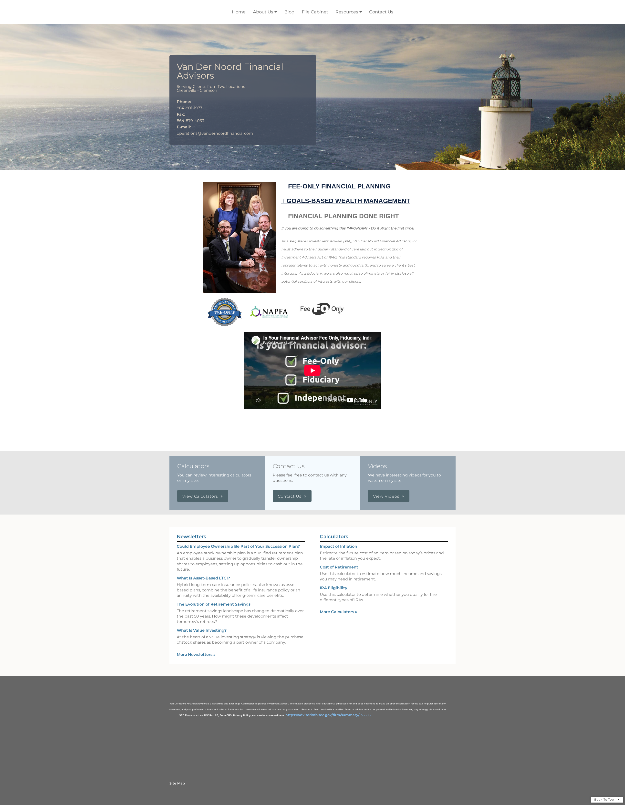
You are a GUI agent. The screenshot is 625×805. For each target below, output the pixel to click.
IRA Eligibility (333, 588)
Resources (346, 12)
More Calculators (338, 611)
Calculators (334, 536)
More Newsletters (196, 654)
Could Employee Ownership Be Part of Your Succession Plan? (238, 546)
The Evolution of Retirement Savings (213, 604)
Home (239, 12)
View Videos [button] (386, 496)
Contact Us (381, 12)
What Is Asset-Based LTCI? (203, 578)
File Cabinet (315, 12)
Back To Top (604, 799)
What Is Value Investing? (202, 630)
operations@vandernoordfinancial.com (215, 133)
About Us (263, 12)
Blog (289, 12)
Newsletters (191, 536)
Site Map (177, 783)
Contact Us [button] (290, 496)
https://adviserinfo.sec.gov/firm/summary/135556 (328, 715)
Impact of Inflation (338, 546)
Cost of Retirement (339, 567)
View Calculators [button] (200, 496)
